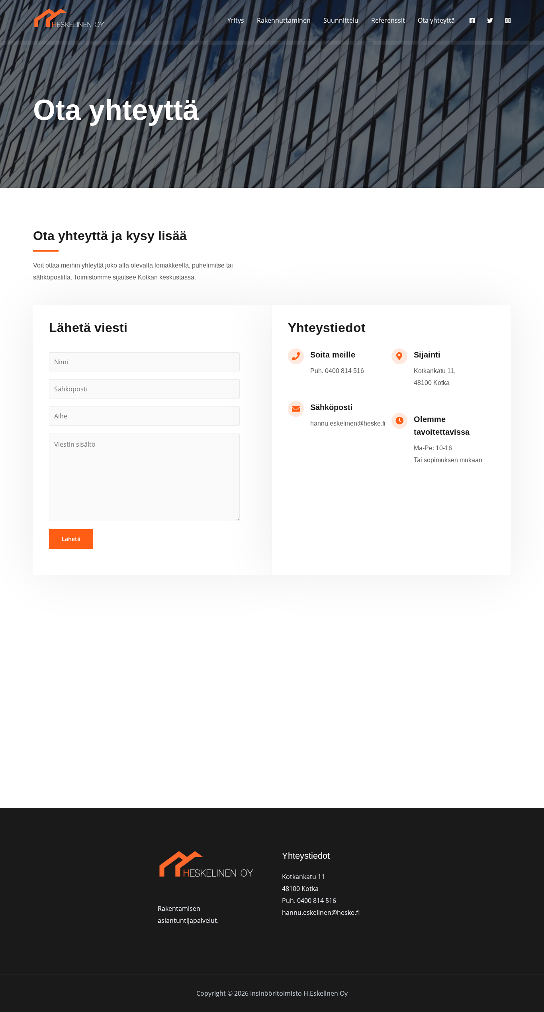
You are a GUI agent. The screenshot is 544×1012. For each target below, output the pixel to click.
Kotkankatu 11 (303, 876)
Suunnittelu (340, 20)
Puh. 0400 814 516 (309, 900)
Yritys (235, 20)
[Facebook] (472, 20)
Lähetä (71, 539)
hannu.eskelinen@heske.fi (321, 912)
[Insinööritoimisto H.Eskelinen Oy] (72, 19)
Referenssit (388, 20)
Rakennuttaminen (284, 20)
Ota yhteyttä (436, 20)
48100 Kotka (300, 888)
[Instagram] (508, 20)
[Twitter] (490, 20)
